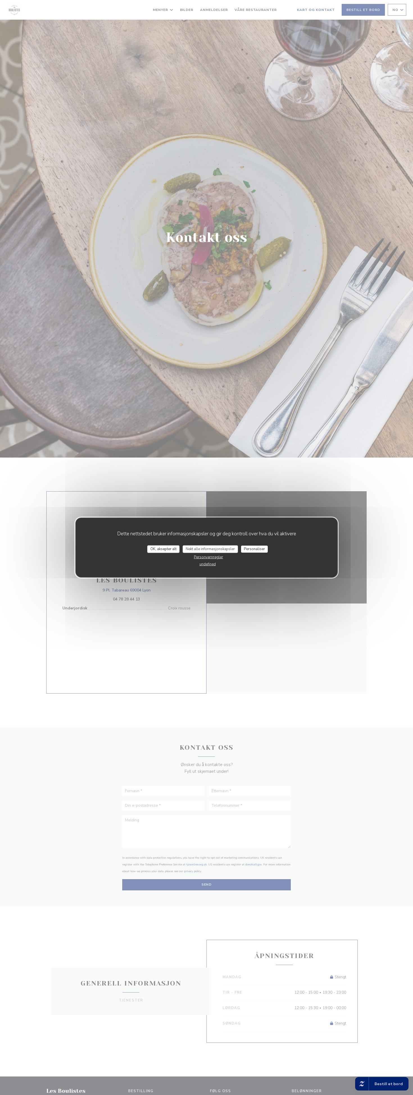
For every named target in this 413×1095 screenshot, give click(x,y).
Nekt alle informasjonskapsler (210, 548)
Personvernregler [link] (208, 557)
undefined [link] (207, 564)
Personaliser (254, 548)
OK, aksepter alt (163, 548)
